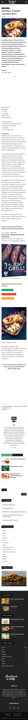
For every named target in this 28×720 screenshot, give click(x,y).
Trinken (4, 561)
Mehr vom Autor (18, 455)
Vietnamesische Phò (16, 466)
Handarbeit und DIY (7, 547)
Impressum (8, 715)
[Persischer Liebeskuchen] (5, 461)
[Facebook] (12, 448)
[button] (2, 2)
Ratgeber (4, 556)
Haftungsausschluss (17, 715)
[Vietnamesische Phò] (5, 468)
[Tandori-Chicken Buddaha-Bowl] (5, 628)
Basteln (4, 533)
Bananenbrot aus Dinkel (20, 406)
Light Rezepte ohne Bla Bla (17, 634)
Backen (11, 5)
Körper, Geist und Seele (8, 552)
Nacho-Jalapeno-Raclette (17, 599)
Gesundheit (5, 542)
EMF (4, 16)
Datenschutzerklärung (18, 713)
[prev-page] (3, 481)
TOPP (3, 584)
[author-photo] (14, 423)
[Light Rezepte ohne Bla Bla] (5, 636)
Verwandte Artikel (7, 455)
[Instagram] (15, 448)
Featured (4, 538)
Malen (4, 554)
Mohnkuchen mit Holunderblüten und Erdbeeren (16, 475)
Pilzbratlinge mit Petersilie (17, 619)
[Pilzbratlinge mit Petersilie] (5, 621)
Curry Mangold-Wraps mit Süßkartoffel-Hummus (7, 408)
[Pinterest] (18, 708)
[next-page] (5, 481)
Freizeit (4, 540)
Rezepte (7, 5)
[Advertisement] (14, 91)
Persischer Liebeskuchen (17, 459)
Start (3, 5)
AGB (25, 718)
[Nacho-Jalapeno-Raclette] (5, 601)
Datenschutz (20, 718)
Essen (4, 535)
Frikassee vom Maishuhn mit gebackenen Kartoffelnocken (12, 515)
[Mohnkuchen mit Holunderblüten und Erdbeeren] (5, 475)
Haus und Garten (6, 549)
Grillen (4, 545)
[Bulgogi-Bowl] (5, 608)
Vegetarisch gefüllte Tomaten (10, 520)
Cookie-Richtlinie (7, 713)
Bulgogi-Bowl (14, 606)
